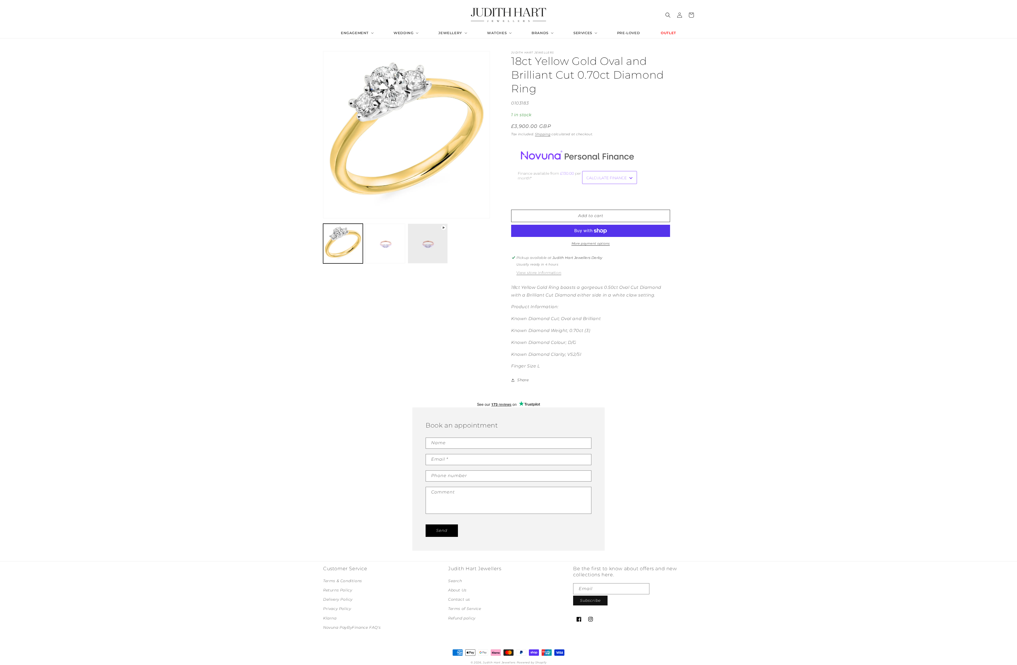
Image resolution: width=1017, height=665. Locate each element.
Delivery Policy (338, 599)
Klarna (330, 618)
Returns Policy (337, 590)
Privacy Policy (337, 608)
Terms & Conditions (342, 580)
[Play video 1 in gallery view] (428, 243)
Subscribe (590, 600)
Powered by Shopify (532, 662)
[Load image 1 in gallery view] (343, 243)
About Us (457, 590)
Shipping (543, 134)
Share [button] (523, 380)
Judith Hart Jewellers (499, 662)
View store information (538, 272)
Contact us (459, 599)
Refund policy (461, 618)
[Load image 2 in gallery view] (385, 243)
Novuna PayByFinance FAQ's (352, 627)
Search (455, 580)
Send (441, 530)
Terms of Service (464, 608)
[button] (357, 33)
